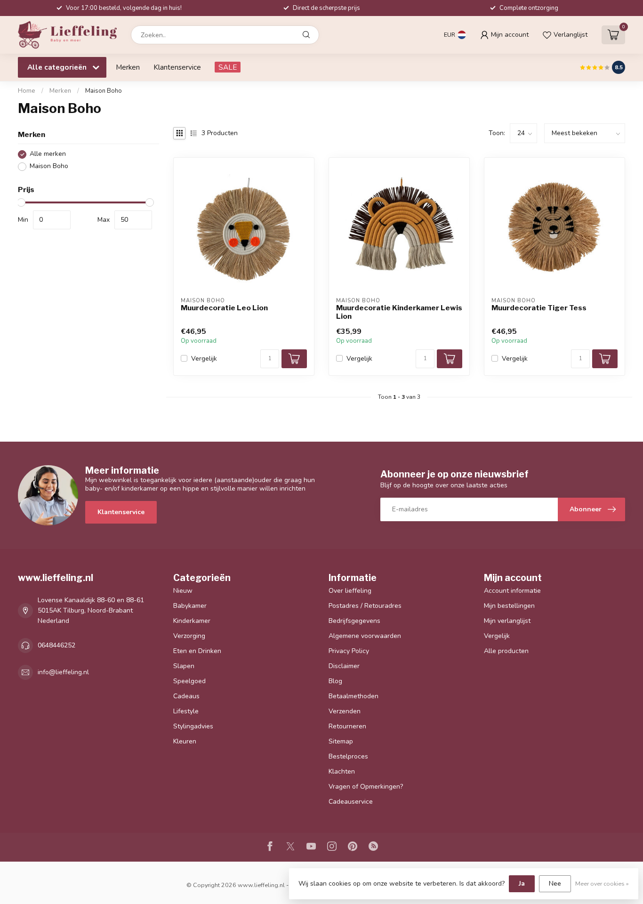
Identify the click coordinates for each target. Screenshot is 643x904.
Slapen (183, 666)
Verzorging (189, 635)
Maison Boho (103, 91)
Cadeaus (186, 696)
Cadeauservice (351, 801)
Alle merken (48, 154)
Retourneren (347, 726)
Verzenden (345, 711)
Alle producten (506, 650)
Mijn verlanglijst (507, 620)
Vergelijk (204, 358)
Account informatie (512, 590)
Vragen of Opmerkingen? (366, 786)
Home (26, 91)
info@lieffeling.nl (63, 672)
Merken (128, 67)
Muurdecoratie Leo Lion (224, 308)
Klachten (342, 771)
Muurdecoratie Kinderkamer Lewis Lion (399, 312)
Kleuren (184, 741)
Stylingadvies (193, 726)
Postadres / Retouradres (365, 605)
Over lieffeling (350, 590)
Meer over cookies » (602, 884)
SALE (227, 67)
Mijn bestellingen (509, 605)
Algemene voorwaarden (365, 635)
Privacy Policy (349, 650)
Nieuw (183, 590)
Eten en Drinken (197, 650)
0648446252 (56, 645)
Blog (335, 681)
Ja (522, 883)
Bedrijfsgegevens (354, 620)
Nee (555, 883)
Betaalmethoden (353, 696)
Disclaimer (344, 666)
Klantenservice (177, 67)
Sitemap (341, 741)
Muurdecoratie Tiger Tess (539, 308)
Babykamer (190, 605)
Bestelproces (348, 756)
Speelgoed (189, 681)
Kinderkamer (191, 620)
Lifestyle (186, 711)
